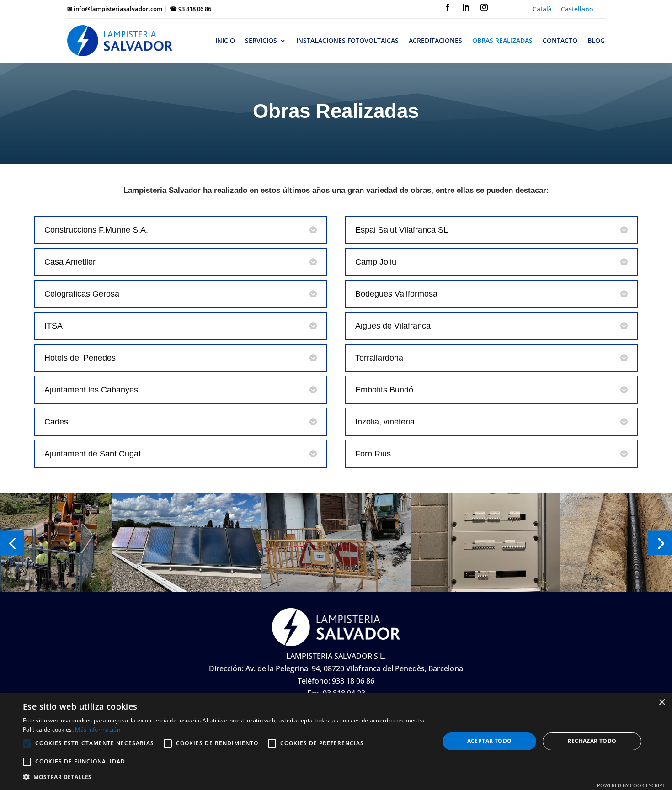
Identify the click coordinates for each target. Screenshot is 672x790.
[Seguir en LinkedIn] (466, 7)
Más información (97, 729)
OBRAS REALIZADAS (502, 40)
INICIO (225, 40)
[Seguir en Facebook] (447, 7)
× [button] (661, 702)
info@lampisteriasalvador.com (118, 9)
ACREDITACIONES (435, 40)
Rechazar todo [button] (591, 741)
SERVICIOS (261, 40)
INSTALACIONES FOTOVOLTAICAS (347, 40)
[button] (12, 542)
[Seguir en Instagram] (484, 7)
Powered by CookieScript (631, 785)
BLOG (596, 40)
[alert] (336, 741)
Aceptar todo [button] (489, 741)
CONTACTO (560, 40)
